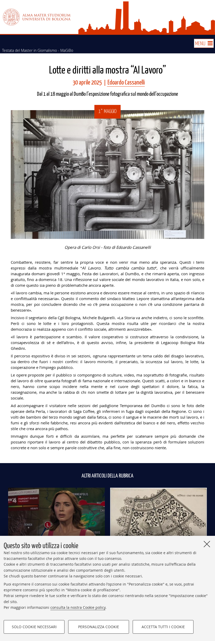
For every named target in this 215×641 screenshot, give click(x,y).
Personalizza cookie (98, 626)
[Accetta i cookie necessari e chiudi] (207, 544)
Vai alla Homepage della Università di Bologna (37, 17)
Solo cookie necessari (34, 626)
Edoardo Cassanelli (126, 83)
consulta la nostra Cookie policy (77, 607)
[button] (203, 43)
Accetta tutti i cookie (163, 626)
